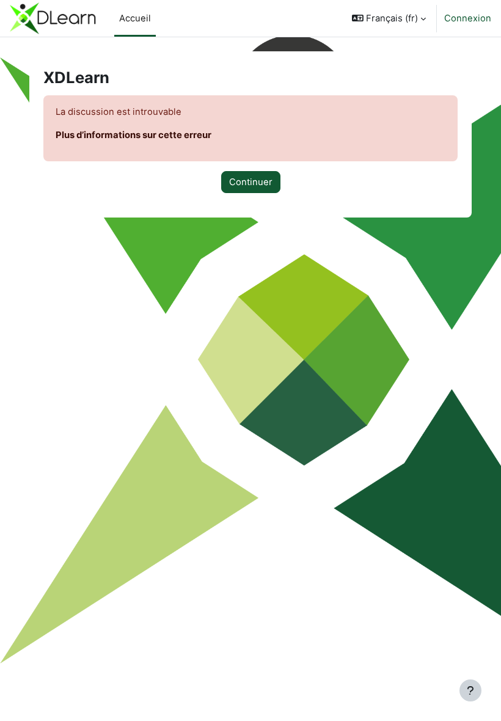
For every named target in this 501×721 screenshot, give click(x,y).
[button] (389, 18)
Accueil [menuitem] (135, 18)
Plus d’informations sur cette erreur (133, 135)
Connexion (467, 18)
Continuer (250, 182)
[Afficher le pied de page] (470, 690)
